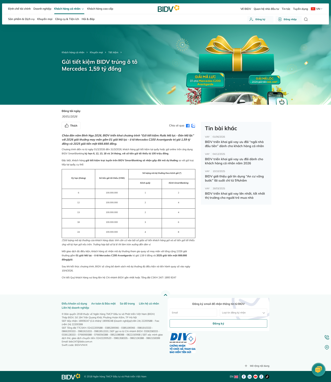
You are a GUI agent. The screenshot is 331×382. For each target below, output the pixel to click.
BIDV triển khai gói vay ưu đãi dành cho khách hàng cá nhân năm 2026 (234, 161)
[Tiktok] (267, 376)
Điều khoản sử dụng (74, 303)
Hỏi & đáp (88, 19)
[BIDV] (71, 377)
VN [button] (318, 9)
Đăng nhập (290, 19)
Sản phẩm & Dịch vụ (21, 19)
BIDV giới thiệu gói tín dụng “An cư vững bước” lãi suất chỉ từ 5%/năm (234, 178)
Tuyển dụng (300, 9)
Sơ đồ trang (127, 303)
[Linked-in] (250, 376)
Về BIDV (245, 9)
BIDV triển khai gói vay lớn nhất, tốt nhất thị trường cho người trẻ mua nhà (235, 196)
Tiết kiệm (113, 52)
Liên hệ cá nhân (149, 303)
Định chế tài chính (19, 8)
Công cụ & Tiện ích (67, 19)
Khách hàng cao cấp (100, 8)
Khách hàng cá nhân (73, 52)
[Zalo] (261, 376)
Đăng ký (260, 19)
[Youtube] (255, 376)
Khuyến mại (96, 52)
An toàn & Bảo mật (103, 303)
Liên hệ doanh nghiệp (75, 307)
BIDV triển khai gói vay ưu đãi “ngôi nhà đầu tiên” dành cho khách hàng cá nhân (234, 144)
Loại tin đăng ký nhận (234, 312)
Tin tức (286, 9)
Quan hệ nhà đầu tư (266, 9)
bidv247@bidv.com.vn (80, 341)
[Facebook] (244, 376)
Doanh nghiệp (42, 8)
